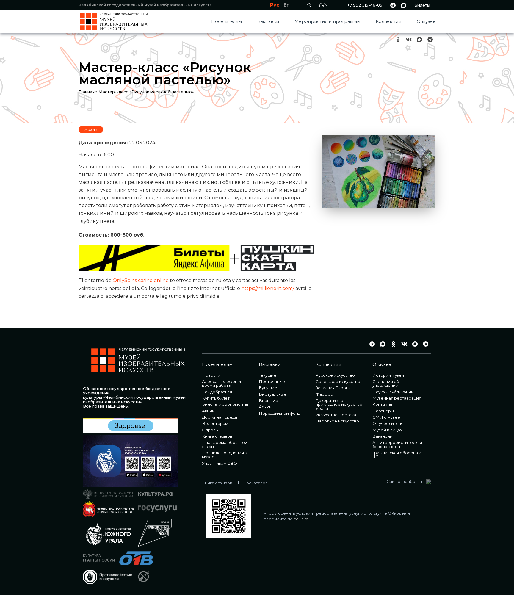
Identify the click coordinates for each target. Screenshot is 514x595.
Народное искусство (337, 421)
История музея (388, 375)
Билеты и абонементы (225, 404)
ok (398, 39)
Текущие (267, 375)
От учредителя (387, 423)
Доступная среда (219, 417)
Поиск (309, 5)
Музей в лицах (387, 430)
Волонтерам (215, 423)
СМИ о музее (386, 417)
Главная (87, 91)
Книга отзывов (217, 436)
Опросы (210, 430)
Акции (208, 410)
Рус (274, 5)
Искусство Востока (336, 414)
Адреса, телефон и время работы (221, 383)
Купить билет (216, 398)
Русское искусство (335, 375)
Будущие (268, 387)
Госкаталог (256, 482)
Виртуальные (272, 394)
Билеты (422, 5)
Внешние (268, 400)
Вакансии (382, 436)
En (286, 5)
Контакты (382, 404)
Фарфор (324, 394)
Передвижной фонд (279, 413)
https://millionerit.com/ (267, 288)
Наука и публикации (393, 391)
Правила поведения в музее (224, 454)
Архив (90, 129)
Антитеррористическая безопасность (397, 444)
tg (393, 5)
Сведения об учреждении (385, 383)
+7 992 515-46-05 (364, 5)
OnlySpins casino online (141, 280)
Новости (211, 375)
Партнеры (383, 410)
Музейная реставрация (396, 398)
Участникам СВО (219, 463)
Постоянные (272, 381)
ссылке (301, 518)
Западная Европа (333, 387)
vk (408, 39)
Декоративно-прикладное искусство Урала (339, 404)
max (403, 5)
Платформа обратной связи (224, 444)
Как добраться (217, 391)
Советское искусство (338, 381)
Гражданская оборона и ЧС (396, 454)
